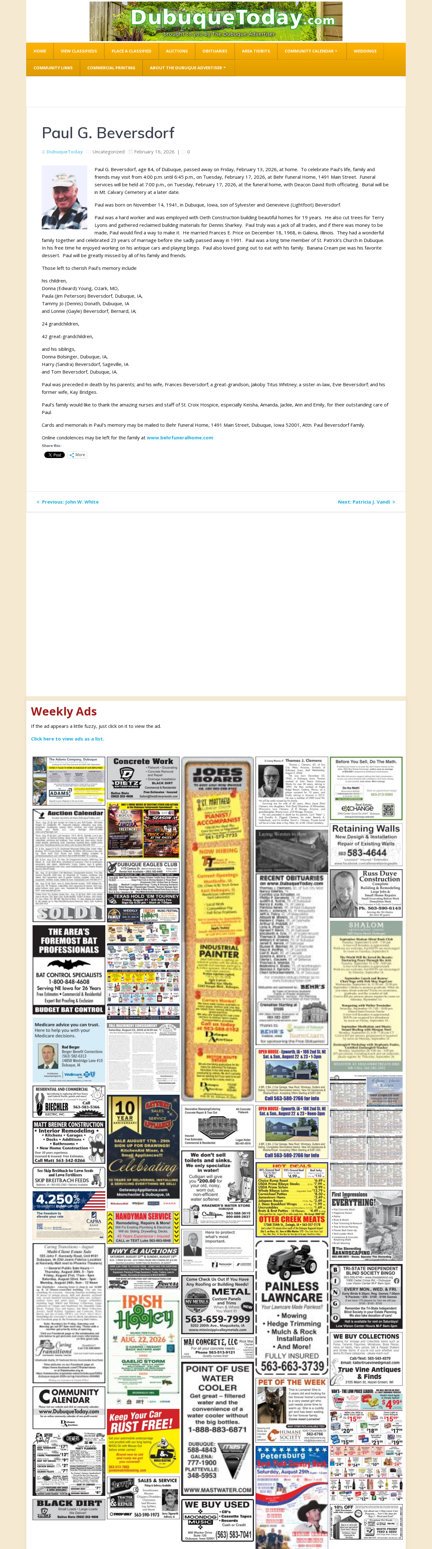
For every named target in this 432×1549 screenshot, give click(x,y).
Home (40, 51)
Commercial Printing (111, 68)
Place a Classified (131, 51)
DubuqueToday (64, 151)
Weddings (365, 51)
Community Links (53, 68)
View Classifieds (79, 51)
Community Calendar (309, 51)
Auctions (177, 51)
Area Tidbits (256, 51)
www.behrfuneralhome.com (180, 437)
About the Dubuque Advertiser (186, 68)
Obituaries (214, 51)
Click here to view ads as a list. (67, 738)
